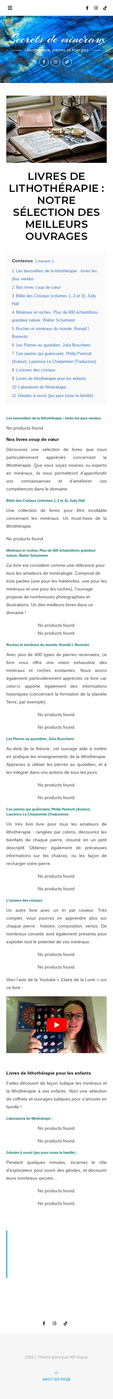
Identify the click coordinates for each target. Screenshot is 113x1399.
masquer (44, 261)
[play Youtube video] (56, 1024)
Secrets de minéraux (56, 39)
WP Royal (78, 1357)
